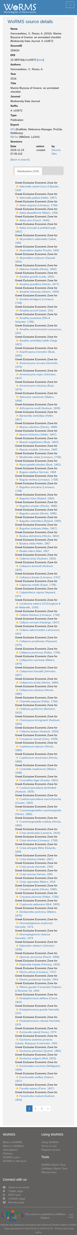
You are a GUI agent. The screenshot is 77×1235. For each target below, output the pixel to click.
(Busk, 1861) (40, 464)
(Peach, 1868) (39, 956)
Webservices (48, 1172)
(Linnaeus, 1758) (38, 205)
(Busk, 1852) (38, 441)
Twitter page (15, 1191)
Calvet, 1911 (36, 310)
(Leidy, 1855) (36, 276)
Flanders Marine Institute (63, 1225)
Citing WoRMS (49, 1142)
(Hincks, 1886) (38, 426)
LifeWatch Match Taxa (54, 1168)
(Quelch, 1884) (40, 1050)
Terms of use (49, 1145)
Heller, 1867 (34, 543)
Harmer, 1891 (36, 874)
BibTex (14, 136)
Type (13, 115)
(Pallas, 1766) (39, 652)
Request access (50, 1149)
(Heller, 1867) (38, 197)
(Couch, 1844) (34, 220)
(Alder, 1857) (38, 528)
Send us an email (18, 1187)
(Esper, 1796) (37, 584)
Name (14, 28)
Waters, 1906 (38, 212)
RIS (12, 129)
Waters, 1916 (37, 881)
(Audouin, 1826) (39, 408)
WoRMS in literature (15, 1160)
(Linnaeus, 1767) (39, 577)
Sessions (16, 141)
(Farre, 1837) (36, 1088)
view (40, 59)
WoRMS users (11, 1157)
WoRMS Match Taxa (53, 1164)
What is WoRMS (12, 1142)
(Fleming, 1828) (39, 964)
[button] (17, 186)
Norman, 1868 (37, 472)
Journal (15, 96)
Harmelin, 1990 (36, 866)
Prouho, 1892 (39, 250)
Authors (15, 64)
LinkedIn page (16, 1198)
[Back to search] (20, 159)
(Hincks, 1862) (39, 535)
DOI (12, 55)
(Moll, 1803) (39, 904)
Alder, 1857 (34, 550)
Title (13, 83)
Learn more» (71, 1216)
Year (13, 73)
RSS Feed (14, 1194)
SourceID (16, 45)
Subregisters (10, 1149)
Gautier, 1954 (38, 979)
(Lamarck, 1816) (39, 832)
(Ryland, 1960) (36, 498)
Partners (8, 1153)
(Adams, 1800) (39, 291)
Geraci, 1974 (37, 1032)
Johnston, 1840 (38, 449)
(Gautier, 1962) (38, 780)
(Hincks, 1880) (38, 682)
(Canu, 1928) (38, 738)
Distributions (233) (28, 171)
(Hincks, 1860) (38, 269)
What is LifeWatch (13, 1145)
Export (14, 124)
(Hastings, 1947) (39, 622)
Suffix (14, 105)
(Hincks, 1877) (39, 284)
